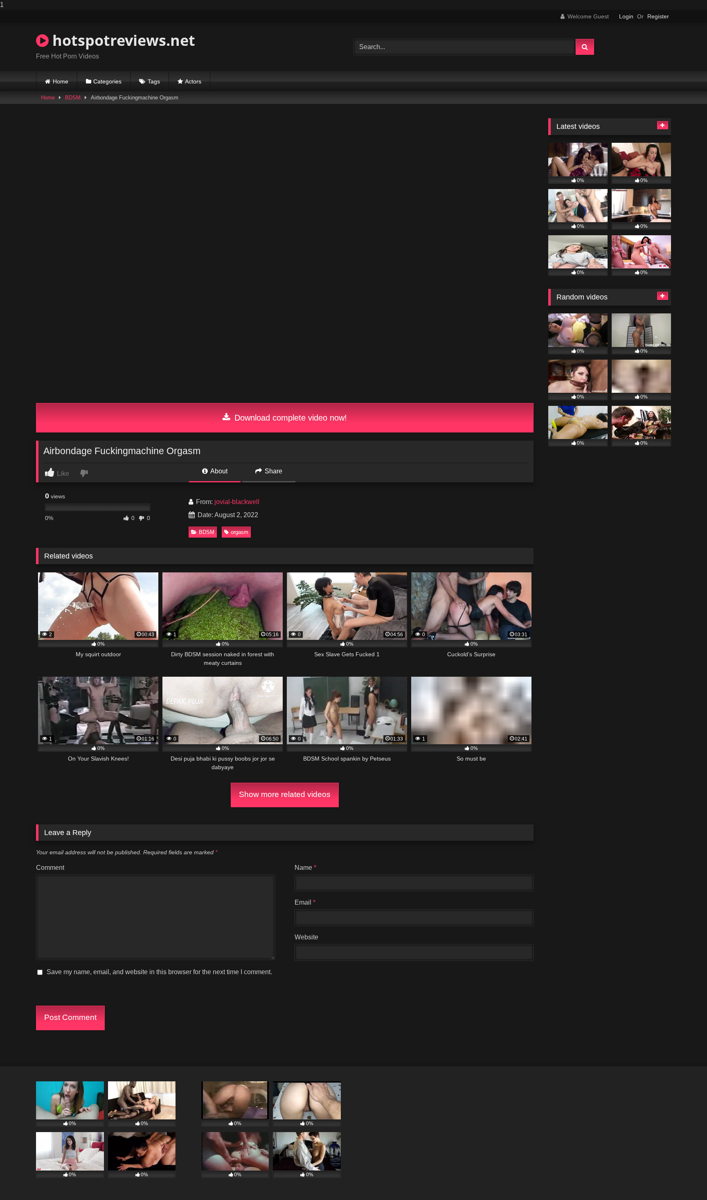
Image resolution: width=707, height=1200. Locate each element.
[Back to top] (682, 1177)
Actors (193, 81)
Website (306, 937)
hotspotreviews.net (122, 40)
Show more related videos (285, 794)
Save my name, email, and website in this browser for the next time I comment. (159, 971)
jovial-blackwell (236, 501)
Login (626, 16)
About (218, 471)
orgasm (239, 532)
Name (305, 867)
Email (305, 902)
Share (272, 471)
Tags (154, 81)
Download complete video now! (289, 417)
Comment (50, 867)
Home (60, 81)
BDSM (73, 98)
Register (658, 16)
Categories (107, 81)
